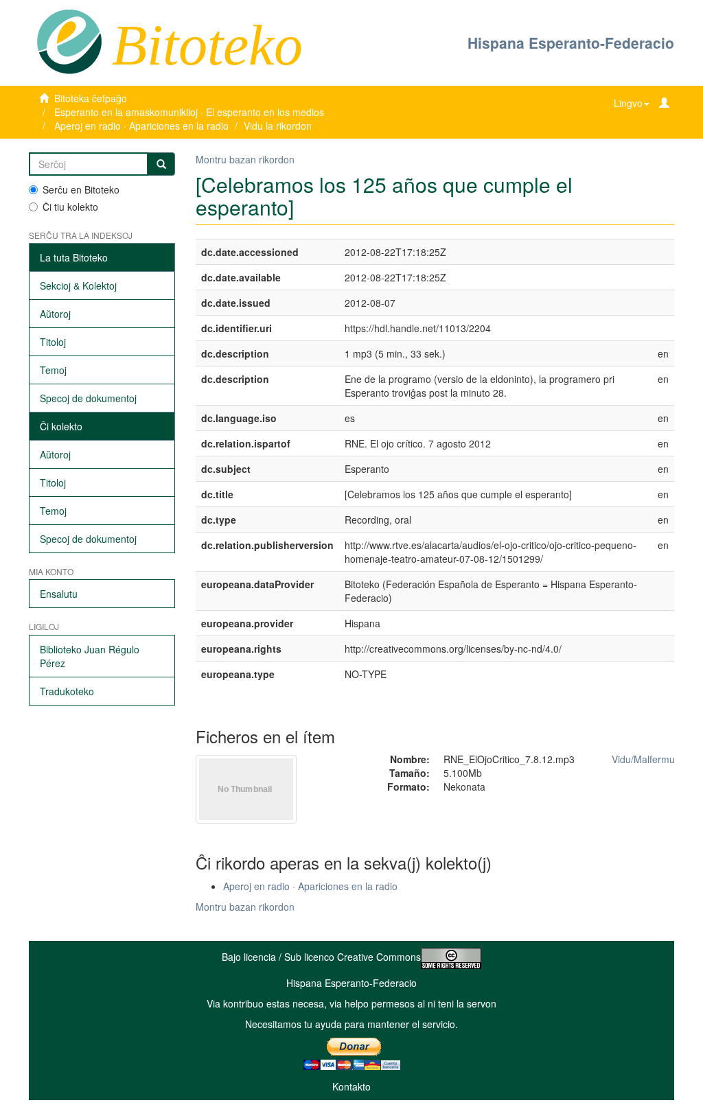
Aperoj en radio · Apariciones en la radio (141, 125)
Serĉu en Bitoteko (81, 189)
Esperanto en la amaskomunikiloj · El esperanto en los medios (189, 112)
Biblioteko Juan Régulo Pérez (89, 656)
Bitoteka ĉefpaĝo (90, 98)
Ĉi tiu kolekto (70, 206)
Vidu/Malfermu (643, 759)
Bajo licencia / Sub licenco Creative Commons (321, 957)
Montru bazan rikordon (245, 159)
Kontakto (351, 1086)
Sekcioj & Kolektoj (78, 285)
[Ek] (161, 164)
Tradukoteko (67, 691)
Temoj (53, 370)
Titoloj (53, 342)
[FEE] (69, 40)
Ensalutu (59, 594)
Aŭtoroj (55, 314)
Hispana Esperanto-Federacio (571, 42)
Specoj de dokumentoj (88, 398)
